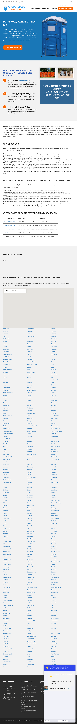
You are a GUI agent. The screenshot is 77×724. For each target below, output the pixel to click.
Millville (53, 377)
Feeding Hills (6, 390)
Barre (4, 336)
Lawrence (6, 349)
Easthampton (7, 559)
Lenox (5, 380)
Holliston (29, 518)
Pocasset (29, 600)
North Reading (7, 628)
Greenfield (30, 495)
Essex (5, 421)
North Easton (54, 485)
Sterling (5, 398)
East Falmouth (55, 518)
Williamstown (7, 662)
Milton (5, 367)
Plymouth (53, 423)
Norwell (53, 372)
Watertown (6, 375)
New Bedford (30, 472)
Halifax (5, 615)
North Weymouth (8, 585)
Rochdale (5, 582)
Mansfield (29, 559)
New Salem (54, 531)
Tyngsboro (30, 539)
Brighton (53, 628)
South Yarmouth (55, 428)
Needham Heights (8, 649)
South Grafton (31, 590)
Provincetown (55, 577)
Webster (53, 533)
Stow (52, 367)
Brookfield (54, 477)
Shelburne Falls (31, 636)
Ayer (28, 492)
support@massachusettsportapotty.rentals (29, 2)
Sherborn (53, 390)
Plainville (53, 498)
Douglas (53, 395)
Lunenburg (54, 490)
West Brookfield (55, 551)
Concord (29, 457)
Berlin (28, 510)
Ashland (53, 544)
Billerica (53, 513)
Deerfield (29, 334)
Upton (52, 382)
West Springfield (7, 457)
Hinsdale (53, 559)
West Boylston (7, 352)
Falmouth (29, 569)
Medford (5, 608)
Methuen (5, 533)
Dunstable (6, 651)
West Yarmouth (31, 454)
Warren (29, 557)
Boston (5, 526)
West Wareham (7, 439)
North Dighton (7, 567)
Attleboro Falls (55, 510)
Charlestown (54, 426)
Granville (53, 597)
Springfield (54, 405)
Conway (5, 531)
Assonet (5, 510)
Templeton (54, 375)
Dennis (29, 546)
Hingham (29, 451)
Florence (53, 434)
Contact (54, 8)
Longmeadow (7, 587)
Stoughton (54, 403)
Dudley (5, 487)
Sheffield (5, 626)
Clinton (53, 385)
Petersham (54, 610)
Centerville (30, 508)
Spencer (29, 626)
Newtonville (54, 462)
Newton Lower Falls (8, 605)
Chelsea (53, 636)
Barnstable (6, 562)
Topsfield (29, 441)
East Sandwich (31, 592)
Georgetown (6, 618)
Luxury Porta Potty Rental (30, 700)
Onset (5, 574)
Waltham (53, 536)
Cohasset (5, 639)
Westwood (54, 623)
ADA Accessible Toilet (10, 232)
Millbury (29, 405)
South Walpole (31, 541)
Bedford (29, 395)
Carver (29, 344)
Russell (53, 659)
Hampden (5, 636)
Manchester (30, 418)
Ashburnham (6, 428)
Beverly (53, 567)
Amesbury (30, 341)
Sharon (29, 662)
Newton (5, 667)
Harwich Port (31, 577)
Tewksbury (54, 523)
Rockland (29, 449)
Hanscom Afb (55, 398)
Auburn (53, 480)
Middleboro (30, 595)
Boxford (5, 580)
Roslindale (30, 608)
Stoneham (30, 659)
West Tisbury (7, 462)
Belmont (53, 590)
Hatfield (5, 446)
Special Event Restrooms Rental (29, 686)
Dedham (5, 426)
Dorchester (54, 487)
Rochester (30, 408)
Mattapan (5, 418)
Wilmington (54, 408)
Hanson (5, 516)
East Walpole (7, 472)
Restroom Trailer (10, 229)
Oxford (53, 364)
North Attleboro (7, 416)
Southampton (30, 359)
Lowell (5, 346)
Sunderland (30, 580)
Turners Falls (30, 505)
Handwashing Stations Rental (28, 703)
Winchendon (54, 457)
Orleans (29, 444)
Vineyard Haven (7, 359)
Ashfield (29, 516)
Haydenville (54, 349)
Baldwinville (6, 339)
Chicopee (29, 421)
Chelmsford (30, 328)
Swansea (5, 641)
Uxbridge (29, 398)
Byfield (53, 352)
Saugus (29, 367)
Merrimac (53, 449)
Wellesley (6, 659)
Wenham (5, 334)
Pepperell (53, 464)
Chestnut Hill (6, 528)
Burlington (54, 557)
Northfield (53, 613)
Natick (5, 513)
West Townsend (31, 644)
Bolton (29, 500)
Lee (52, 605)
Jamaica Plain (7, 554)
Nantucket (6, 328)
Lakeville (5, 331)
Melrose (53, 662)
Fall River (29, 482)
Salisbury (29, 667)
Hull (28, 339)
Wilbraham (54, 354)
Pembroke (30, 526)
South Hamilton (7, 369)
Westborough (54, 516)
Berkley (53, 574)
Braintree (53, 328)
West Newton (7, 482)
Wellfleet (53, 521)
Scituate (5, 621)
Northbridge (54, 639)
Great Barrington (31, 477)
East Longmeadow (32, 572)
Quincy (53, 564)
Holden (29, 400)
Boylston (29, 464)
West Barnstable (55, 500)
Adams (5, 664)
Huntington (6, 464)
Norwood (53, 526)
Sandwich (6, 405)
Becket (5, 521)
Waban (5, 495)
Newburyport (30, 605)
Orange (53, 595)
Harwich (5, 385)
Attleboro (29, 382)
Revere (53, 495)
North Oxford (30, 362)
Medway (29, 513)
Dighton (29, 490)
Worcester (30, 521)
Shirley (5, 413)
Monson (29, 475)
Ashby (5, 341)
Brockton (53, 615)
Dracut (5, 597)
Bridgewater (54, 592)
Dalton (53, 454)
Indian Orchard (7, 431)
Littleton (5, 441)
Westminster (54, 482)
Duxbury (29, 603)
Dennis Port (30, 639)
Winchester (30, 498)
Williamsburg (30, 349)
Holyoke (29, 469)
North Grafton (55, 631)
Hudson (53, 492)
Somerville (30, 628)
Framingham (54, 621)
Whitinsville (6, 387)
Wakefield (53, 339)
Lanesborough (7, 549)
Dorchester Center (32, 587)
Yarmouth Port (31, 385)
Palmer (5, 436)
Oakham (29, 597)
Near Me (38, 8)
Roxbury (29, 434)
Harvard (29, 618)
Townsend (30, 567)
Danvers (29, 410)
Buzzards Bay (31, 413)
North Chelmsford (8, 393)
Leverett (5, 372)
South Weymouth (32, 364)
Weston (53, 656)
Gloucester (54, 475)
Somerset (53, 341)
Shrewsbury (30, 664)
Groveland (54, 346)
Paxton (5, 610)
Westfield (29, 533)
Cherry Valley (7, 541)
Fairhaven (30, 562)
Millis (52, 608)
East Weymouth (7, 654)
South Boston (55, 618)
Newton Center (55, 441)
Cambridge (54, 603)
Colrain (29, 633)
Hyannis (29, 462)
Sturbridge (6, 454)
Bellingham (54, 546)
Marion (29, 459)
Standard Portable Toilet (10, 221)
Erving (5, 523)
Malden (5, 449)
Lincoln (5, 451)
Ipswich (53, 505)
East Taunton (6, 444)
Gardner (53, 421)
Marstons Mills (31, 621)
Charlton (53, 359)
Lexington (53, 334)
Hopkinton (6, 469)
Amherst (53, 413)
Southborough (7, 633)
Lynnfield (53, 387)
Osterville (6, 362)
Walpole (5, 539)
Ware (4, 485)
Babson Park (6, 551)
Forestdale (6, 569)
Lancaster (6, 492)
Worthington (54, 508)
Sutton (53, 393)
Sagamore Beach (56, 587)
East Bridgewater (8, 434)
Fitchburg (29, 375)
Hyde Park (6, 592)
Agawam (5, 410)
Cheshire (53, 469)
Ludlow (5, 557)
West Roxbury (55, 654)
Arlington (29, 651)
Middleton (53, 357)
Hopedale (5, 646)
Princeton (5, 544)
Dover (5, 475)
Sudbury (29, 615)
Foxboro (5, 505)
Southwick (6, 477)
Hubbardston (54, 644)
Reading (53, 646)
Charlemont (6, 613)
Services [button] (45, 8)
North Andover (7, 480)
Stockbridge (30, 531)
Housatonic (30, 649)
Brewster (5, 623)
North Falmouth (55, 633)
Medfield (29, 377)
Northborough (7, 364)
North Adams (54, 418)
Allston (5, 595)
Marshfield (54, 336)
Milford (5, 377)
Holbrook (53, 467)
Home (32, 8)
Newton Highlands (32, 426)
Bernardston (54, 451)
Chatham (29, 585)
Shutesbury (30, 536)
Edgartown (6, 503)
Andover (53, 369)
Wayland (29, 554)
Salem (53, 541)
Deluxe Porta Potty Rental (30, 690)
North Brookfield (7, 600)
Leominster (54, 626)
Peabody (29, 436)
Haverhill (5, 536)
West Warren (30, 544)
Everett (29, 357)
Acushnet (53, 331)
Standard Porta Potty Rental (28, 707)
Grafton (53, 528)
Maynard (53, 439)
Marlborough (54, 380)
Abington (53, 600)
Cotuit (4, 508)
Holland (5, 590)
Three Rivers (6, 459)
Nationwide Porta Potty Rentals (28, 721)
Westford (53, 410)
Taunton (5, 403)
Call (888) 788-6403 (13, 47)
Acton (52, 539)
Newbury (5, 344)
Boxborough (6, 490)
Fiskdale (29, 503)
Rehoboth (29, 582)
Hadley (29, 631)
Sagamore (54, 400)
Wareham (53, 472)
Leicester (53, 641)
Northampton (30, 403)
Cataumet (53, 572)
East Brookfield (7, 354)
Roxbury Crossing (56, 503)
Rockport (53, 651)
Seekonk (5, 644)
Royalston (30, 331)
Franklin (5, 498)
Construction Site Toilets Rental (28, 693)
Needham (5, 408)
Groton (5, 500)
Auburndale (30, 446)
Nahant (29, 523)
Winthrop (53, 554)
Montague (30, 416)
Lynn (28, 380)
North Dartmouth (55, 446)
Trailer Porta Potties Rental (27, 697)
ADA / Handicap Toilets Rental (28, 711)
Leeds (28, 654)
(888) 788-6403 (9, 2)
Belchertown (6, 423)
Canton (53, 362)
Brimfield (29, 352)
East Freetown (55, 459)
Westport (5, 467)
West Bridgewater (56, 562)
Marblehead (54, 582)
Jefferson (29, 487)
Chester (29, 610)
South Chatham (31, 390)
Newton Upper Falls (56, 431)
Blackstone (30, 467)
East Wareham (7, 577)
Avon (4, 572)
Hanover (29, 428)
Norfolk (29, 354)
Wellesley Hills (31, 641)
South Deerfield (31, 431)
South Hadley (31, 336)
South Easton (7, 564)
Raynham (29, 574)
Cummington (54, 436)
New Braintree (55, 416)
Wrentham (54, 444)
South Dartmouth (8, 631)
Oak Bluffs (54, 649)
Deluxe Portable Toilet (10, 225)
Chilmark (5, 400)
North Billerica (7, 518)
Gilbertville (30, 393)
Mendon (29, 439)
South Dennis (31, 372)
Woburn (5, 395)
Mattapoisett (30, 480)
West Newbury (55, 549)
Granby (29, 656)
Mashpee (5, 603)
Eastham (53, 344)
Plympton (5, 656)
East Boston (30, 564)
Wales (29, 369)
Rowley (29, 623)
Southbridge (6, 357)
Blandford (29, 423)
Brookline (29, 549)
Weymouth (30, 551)
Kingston (53, 569)
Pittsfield (5, 382)
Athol (28, 613)
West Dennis (54, 580)
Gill (28, 528)
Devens (29, 646)
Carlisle (53, 585)
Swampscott (6, 546)
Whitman (29, 485)
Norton (29, 387)
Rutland (29, 346)
